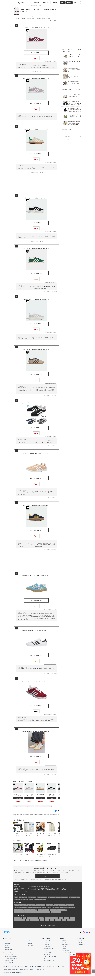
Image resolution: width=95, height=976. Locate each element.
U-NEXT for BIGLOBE (10, 960)
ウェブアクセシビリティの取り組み (26, 966)
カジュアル (67, 917)
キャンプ (16, 897)
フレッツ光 (46, 944)
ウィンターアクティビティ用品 (68, 907)
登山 (21, 897)
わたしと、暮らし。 (41, 923)
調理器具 (27, 907)
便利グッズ (73, 917)
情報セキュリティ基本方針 (22, 969)
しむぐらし (30, 945)
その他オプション (9, 962)
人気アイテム (46, 2)
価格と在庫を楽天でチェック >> (50, 61)
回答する (69, 2)
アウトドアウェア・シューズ (28, 806)
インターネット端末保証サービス (12, 956)
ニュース (64, 946)
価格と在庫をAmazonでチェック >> (50, 609)
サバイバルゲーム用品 (63, 909)
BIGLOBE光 (7, 943)
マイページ (77, 2)
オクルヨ (30, 923)
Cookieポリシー (61, 966)
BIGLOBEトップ (40, 969)
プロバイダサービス (48, 946)
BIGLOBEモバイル (9, 947)
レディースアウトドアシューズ (41, 806)
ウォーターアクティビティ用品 (31, 909)
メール (80, 942)
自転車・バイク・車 (32, 897)
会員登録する (47, 876)
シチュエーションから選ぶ (68, 133)
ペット (36, 899)
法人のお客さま (46, 938)
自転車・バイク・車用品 (57, 907)
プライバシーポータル (51, 966)
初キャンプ (42, 917)
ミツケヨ (69, 923)
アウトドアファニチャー (40, 905)
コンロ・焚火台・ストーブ (19, 907)
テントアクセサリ (31, 905)
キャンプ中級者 (48, 917)
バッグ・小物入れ (54, 909)
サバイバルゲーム (24, 899)
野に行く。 (16, 860)
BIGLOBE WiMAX (9, 949)
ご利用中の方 (80, 938)
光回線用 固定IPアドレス (49, 948)
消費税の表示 (13, 966)
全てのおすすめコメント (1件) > (50, 291)
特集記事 (55, 2)
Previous (14, 789)
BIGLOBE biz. (47, 940)
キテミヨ (48, 923)
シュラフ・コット (50, 905)
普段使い (31, 899)
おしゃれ (61, 917)
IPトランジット (47, 954)
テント (16, 905)
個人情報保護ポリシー (40, 966)
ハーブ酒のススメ (43, 925)
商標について (33, 969)
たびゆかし (74, 923)
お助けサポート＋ (9, 954)
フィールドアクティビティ (42, 897)
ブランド (64, 942)
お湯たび (34, 923)
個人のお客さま (7, 938)
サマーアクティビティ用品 (19, 909)
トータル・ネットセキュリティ (12, 958)
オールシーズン (35, 917)
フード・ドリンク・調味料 (35, 907)
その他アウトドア (17, 806)
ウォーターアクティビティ (53, 897)
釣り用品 (49, 907)
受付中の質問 (36, 2)
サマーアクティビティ (64, 897)
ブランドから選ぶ (66, 139)
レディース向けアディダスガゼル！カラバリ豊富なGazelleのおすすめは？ (33, 860)
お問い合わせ (6, 966)
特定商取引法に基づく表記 (9, 969)
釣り (25, 897)
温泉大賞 (30, 943)
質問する (62, 2)
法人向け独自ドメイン (49, 960)
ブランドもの (55, 917)
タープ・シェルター (22, 905)
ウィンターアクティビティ (74, 897)
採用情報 (64, 948)
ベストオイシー (54, 923)
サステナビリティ (66, 944)
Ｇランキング (19, 923)
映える (50, 806)
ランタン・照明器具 (69, 905)
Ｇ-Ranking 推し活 (51, 925)
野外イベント (17, 899)
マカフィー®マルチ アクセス (50, 957)
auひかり (7, 945)
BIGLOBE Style (65, 950)
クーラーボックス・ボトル (59, 905)
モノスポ (60, 923)
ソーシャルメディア (66, 952)
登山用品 (44, 907)
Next (59, 789)
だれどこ (25, 923)
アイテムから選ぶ (66, 136)
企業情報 (62, 938)
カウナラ (64, 923)
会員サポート (82, 944)
